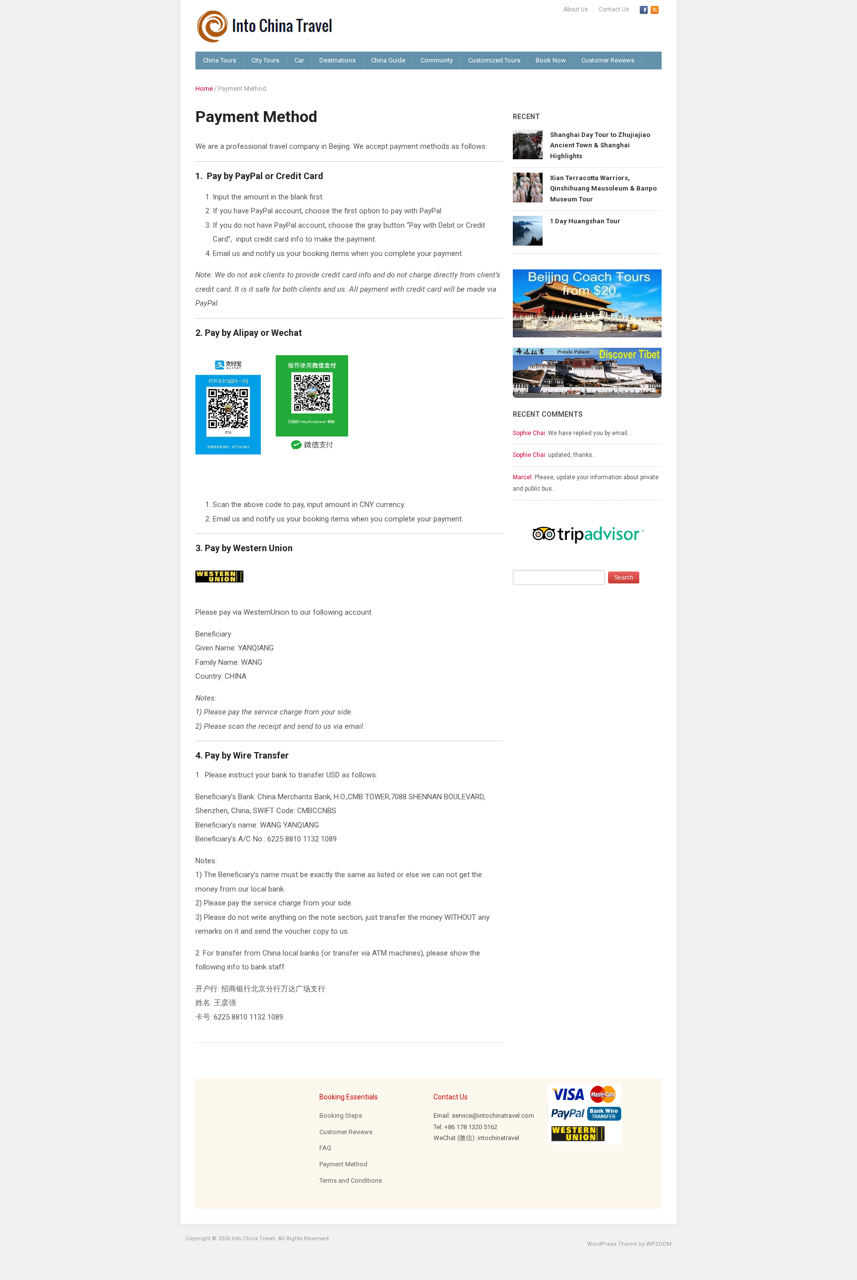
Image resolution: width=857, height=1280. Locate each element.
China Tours (219, 60)
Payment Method (343, 1164)
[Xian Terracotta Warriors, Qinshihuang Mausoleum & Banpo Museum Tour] (528, 187)
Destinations (337, 60)
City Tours (265, 60)
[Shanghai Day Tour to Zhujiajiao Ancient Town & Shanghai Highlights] (528, 143)
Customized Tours (494, 60)
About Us (575, 9)
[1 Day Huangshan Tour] (528, 230)
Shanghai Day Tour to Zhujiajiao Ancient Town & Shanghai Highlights (600, 145)
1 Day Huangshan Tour (585, 221)
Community (437, 60)
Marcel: (523, 477)
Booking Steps (340, 1115)
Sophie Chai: (530, 433)
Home (204, 88)
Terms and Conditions (350, 1180)
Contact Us (614, 9)
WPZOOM (659, 1244)
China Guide (388, 60)
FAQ (325, 1148)
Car (299, 60)
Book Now (551, 60)
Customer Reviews (607, 60)
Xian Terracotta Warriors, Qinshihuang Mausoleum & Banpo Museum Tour (603, 188)
